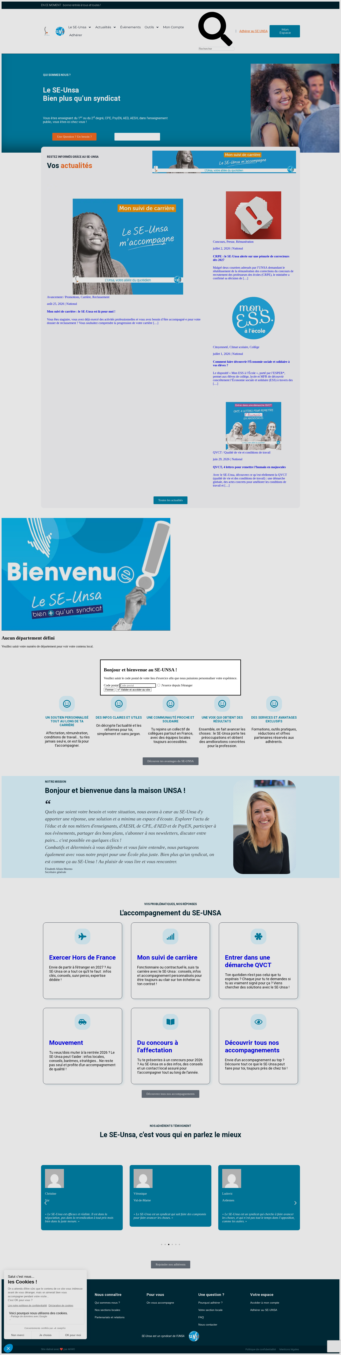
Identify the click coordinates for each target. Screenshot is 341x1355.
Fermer (109, 689)
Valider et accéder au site (135, 689)
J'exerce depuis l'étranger (176, 685)
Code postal (111, 685)
